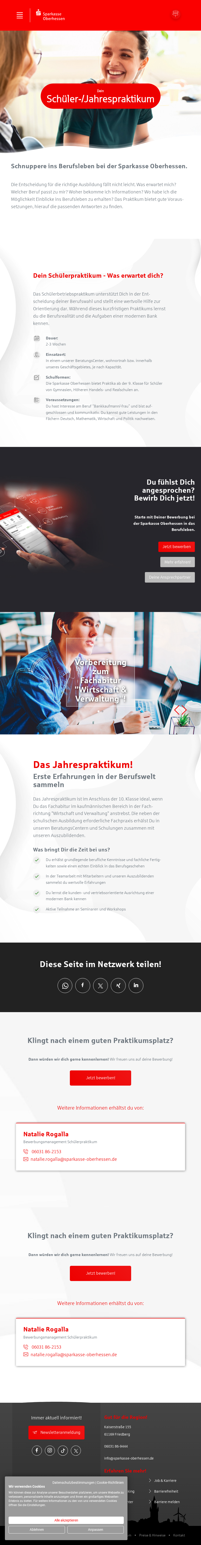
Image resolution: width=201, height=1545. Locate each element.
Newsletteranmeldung (59, 1432)
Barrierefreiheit (166, 1491)
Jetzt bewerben (177, 546)
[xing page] (118, 985)
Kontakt (179, 1535)
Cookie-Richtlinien (110, 1483)
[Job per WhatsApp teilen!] (65, 985)
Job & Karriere (165, 1481)
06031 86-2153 (46, 1151)
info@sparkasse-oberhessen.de (129, 1458)
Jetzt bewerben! (100, 1078)
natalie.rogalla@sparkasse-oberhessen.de (74, 1159)
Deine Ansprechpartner (170, 577)
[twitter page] (100, 985)
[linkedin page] (136, 985)
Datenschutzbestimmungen (73, 1483)
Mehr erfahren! (177, 562)
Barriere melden (167, 1502)
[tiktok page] (63, 1451)
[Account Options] (175, 14)
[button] (99, 711)
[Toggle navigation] (19, 15)
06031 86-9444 (116, 1446)
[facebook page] (82, 985)
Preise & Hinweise (152, 1535)
